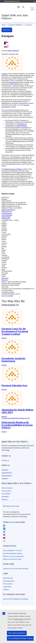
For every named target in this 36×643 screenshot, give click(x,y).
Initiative (4, 338)
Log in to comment (7, 296)
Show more (5, 278)
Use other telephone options (12, 553)
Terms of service (7, 488)
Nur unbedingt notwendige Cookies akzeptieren (21, 638)
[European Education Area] (12, 381)
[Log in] (23, 7)
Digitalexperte (6, 218)
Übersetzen (7, 30)
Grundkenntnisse (7, 213)
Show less (5, 280)
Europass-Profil (13, 82)
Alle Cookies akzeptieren (16, 633)
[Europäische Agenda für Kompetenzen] (12, 354)
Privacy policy (6, 491)
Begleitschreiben (22, 125)
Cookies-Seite (18, 619)
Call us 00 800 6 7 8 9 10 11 (12, 550)
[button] (18, 7)
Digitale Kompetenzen (8, 209)
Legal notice (7, 586)
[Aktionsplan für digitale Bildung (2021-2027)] (12, 405)
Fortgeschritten (6, 216)
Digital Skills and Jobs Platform (15, 442)
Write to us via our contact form (13, 556)
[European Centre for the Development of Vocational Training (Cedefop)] (12, 324)
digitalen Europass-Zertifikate (13, 169)
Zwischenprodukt (7, 215)
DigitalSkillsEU (7, 473)
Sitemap (4, 499)
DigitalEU (5, 470)
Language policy (8, 581)
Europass (4, 73)
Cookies (6, 589)
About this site (8, 578)
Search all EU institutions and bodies (15, 599)
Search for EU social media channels (15, 568)
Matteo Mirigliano (13, 50)
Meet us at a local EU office (12, 559)
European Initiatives (15, 25)
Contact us (5, 460)
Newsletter (5, 496)
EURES (31, 131)
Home (4, 25)
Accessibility (6, 494)
